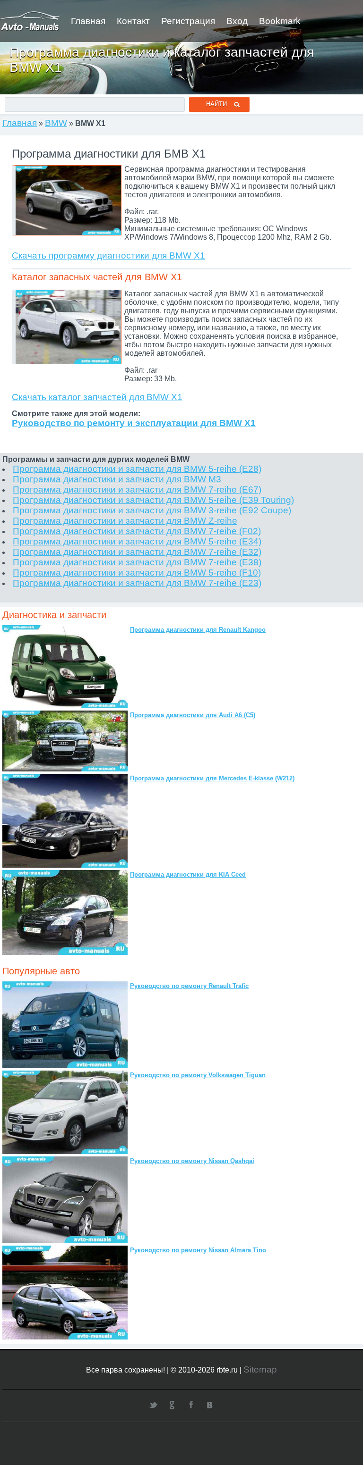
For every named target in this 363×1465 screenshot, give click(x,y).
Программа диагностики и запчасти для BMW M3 (117, 479)
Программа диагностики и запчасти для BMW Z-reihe (125, 521)
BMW (56, 123)
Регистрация (188, 21)
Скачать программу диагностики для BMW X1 (108, 255)
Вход (237, 21)
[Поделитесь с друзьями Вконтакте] (210, 1405)
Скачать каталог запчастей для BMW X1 (97, 397)
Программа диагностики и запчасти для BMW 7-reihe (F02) (137, 531)
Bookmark (280, 21)
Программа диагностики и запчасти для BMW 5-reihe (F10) (137, 573)
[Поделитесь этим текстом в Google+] (172, 1405)
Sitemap (260, 1369)
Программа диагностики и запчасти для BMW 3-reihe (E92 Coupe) (152, 510)
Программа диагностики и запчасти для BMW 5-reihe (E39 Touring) (153, 500)
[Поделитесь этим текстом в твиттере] (153, 1405)
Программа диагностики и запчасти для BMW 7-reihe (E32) (137, 552)
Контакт (133, 21)
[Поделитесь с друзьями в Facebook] (191, 1405)
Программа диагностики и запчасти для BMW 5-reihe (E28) (137, 469)
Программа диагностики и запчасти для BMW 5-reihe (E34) (137, 541)
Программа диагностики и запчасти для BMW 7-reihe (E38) (137, 562)
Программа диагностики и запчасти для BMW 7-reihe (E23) (137, 583)
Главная (88, 21)
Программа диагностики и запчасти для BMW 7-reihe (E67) (137, 489)
